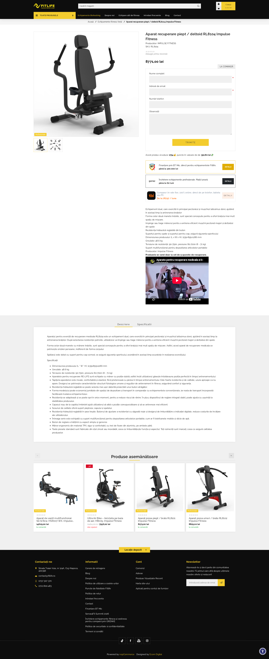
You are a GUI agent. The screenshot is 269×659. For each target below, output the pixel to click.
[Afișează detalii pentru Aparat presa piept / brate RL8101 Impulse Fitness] (160, 488)
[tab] (124, 324)
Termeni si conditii (94, 631)
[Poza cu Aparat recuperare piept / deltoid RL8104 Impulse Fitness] (86, 136)
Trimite (190, 142)
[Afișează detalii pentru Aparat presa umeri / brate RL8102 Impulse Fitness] (210, 488)
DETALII (228, 181)
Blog (87, 573)
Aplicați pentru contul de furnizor (152, 588)
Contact (89, 603)
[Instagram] (147, 640)
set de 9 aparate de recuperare (189, 255)
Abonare (221, 582)
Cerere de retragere (95, 568)
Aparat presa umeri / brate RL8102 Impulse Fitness (208, 519)
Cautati (198, 6)
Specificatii (144, 324)
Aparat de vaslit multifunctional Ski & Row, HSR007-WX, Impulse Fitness (54, 521)
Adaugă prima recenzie (156, 54)
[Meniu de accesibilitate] (262, 651)
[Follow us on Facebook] (130, 640)
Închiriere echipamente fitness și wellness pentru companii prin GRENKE (106, 620)
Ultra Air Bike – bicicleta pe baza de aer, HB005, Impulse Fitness (105, 519)
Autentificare (220, 4)
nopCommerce (126, 654)
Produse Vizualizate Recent (149, 578)
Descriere (123, 324)
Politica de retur (93, 593)
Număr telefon (156, 99)
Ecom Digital (155, 654)
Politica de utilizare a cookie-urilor (102, 583)
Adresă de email (157, 86)
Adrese (139, 573)
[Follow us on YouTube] (138, 640)
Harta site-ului (143, 583)
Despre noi (90, 578)
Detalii (228, 167)
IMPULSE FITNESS (167, 43)
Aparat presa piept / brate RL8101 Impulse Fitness (156, 519)
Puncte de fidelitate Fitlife (98, 588)
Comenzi (140, 568)
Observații (154, 111)
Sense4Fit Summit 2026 (97, 614)
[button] (231, 455)
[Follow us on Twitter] (122, 640)
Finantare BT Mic (93, 608)
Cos (228, 6)
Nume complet (156, 73)
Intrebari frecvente (94, 598)
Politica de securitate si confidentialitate (105, 626)
